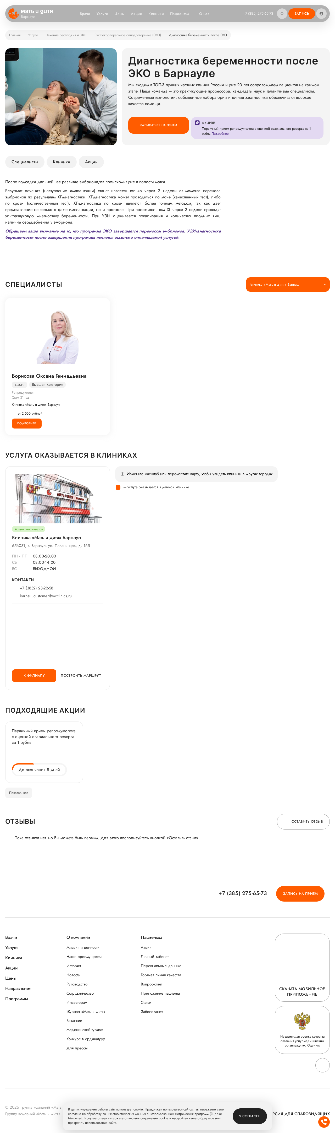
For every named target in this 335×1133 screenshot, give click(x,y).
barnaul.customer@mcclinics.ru (46, 596)
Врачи (85, 13)
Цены (119, 13)
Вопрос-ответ (151, 984)
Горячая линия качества (161, 975)
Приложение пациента (160, 993)
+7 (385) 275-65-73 (258, 13)
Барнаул (28, 16)
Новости (73, 975)
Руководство (76, 984)
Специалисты (25, 162)
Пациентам (179, 13)
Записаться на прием (158, 125)
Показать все (18, 792)
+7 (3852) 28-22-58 (36, 588)
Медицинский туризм (84, 1030)
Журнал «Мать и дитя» (85, 1012)
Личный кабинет (155, 956)
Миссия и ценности (82, 947)
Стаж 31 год (21, 397)
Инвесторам (76, 1002)
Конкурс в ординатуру (85, 1039)
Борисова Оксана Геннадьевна (49, 376)
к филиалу (34, 675)
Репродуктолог (23, 392)
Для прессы (77, 1048)
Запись (301, 13)
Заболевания (152, 1012)
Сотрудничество (80, 993)
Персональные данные (161, 966)
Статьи (146, 1002)
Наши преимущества (84, 956)
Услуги (102, 13)
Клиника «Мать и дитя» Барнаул (36, 404)
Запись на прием (300, 893)
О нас (204, 13)
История (73, 966)
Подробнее (26, 423)
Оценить (313, 1045)
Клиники (156, 13)
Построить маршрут (81, 675)
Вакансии (74, 1020)
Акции (136, 13)
